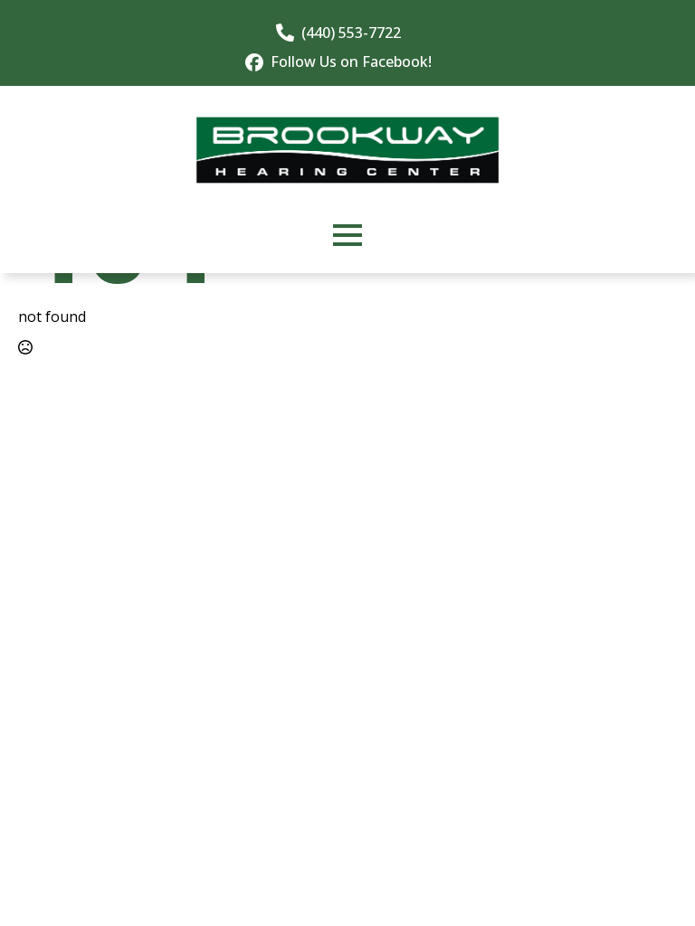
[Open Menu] (347, 235)
